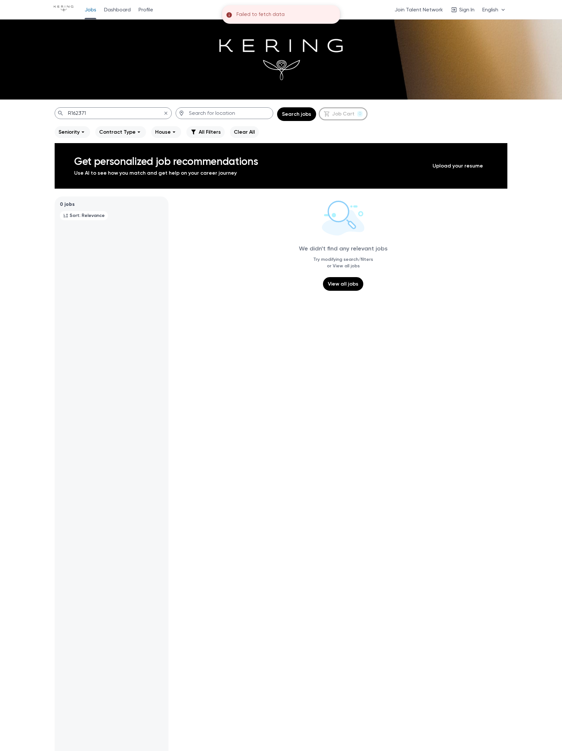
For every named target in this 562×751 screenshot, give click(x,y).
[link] (63, 9)
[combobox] (113, 113)
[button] (494, 9)
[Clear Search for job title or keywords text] (165, 113)
